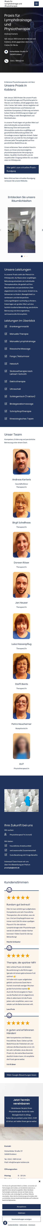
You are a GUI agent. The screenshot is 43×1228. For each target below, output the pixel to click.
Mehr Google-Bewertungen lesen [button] (21, 1075)
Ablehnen (21, 1213)
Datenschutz (23, 1225)
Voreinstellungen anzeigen (22, 1219)
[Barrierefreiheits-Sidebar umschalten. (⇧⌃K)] (5, 1223)
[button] (39, 1181)
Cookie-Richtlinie (13, 1225)
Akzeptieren (21, 1207)
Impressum (31, 1225)
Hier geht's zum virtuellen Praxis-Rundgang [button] (21, 169)
